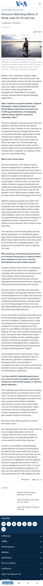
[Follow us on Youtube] (14, 524)
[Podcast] (35, 524)
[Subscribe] (3, 529)
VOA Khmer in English (12, 10)
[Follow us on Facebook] (3, 524)
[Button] (37, 32)
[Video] (18, 583)
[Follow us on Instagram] (19, 524)
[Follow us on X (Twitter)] (9, 524)
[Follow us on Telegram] (24, 524)
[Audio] (28, 583)
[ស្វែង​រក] (37, 583)
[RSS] (29, 524)
